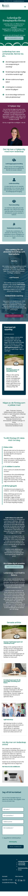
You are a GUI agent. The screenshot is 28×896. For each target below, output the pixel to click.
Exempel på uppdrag (9, 328)
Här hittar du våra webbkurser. (11, 766)
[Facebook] (16, 880)
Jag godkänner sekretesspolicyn (12, 838)
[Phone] (16, 883)
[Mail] (24, 880)
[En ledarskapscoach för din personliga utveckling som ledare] (14, 670)
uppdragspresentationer (11, 347)
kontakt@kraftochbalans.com (18, 1)
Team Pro (13, 268)
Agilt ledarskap (8, 719)
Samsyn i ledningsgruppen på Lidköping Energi (12, 370)
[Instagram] (18, 880)
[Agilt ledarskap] (14, 710)
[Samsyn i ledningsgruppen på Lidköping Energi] (14, 360)
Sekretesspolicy (13, 842)
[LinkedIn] (21, 880)
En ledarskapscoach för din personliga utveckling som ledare (12, 681)
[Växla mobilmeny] (25, 7)
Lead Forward (21, 284)
